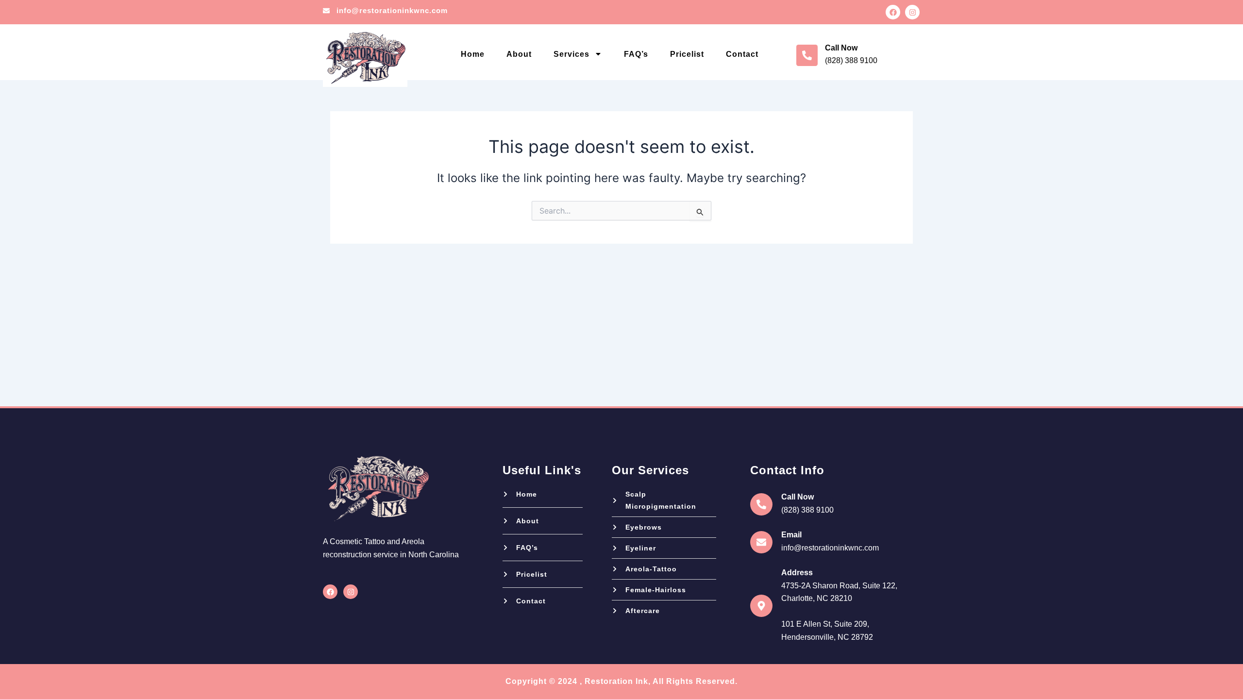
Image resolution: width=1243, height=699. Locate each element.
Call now (841, 48)
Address (797, 572)
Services (571, 54)
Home (473, 54)
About (519, 54)
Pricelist (687, 54)
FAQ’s (636, 54)
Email (791, 535)
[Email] (761, 542)
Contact (742, 54)
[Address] (761, 606)
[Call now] (807, 55)
